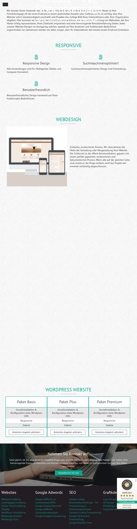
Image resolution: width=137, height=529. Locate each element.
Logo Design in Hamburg (116, 499)
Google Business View (80, 522)
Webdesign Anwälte (11, 516)
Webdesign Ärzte (10, 519)
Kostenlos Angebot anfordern (26, 432)
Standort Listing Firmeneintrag (85, 512)
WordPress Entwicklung (13, 512)
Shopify (5, 509)
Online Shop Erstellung (13, 505)
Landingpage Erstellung (13, 502)
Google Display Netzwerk (48, 505)
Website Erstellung (11, 499)
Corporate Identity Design (116, 509)
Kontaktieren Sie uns (68, 472)
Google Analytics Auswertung (50, 516)
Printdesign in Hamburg (115, 505)
